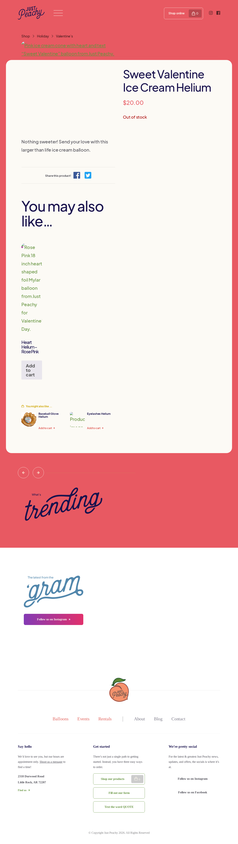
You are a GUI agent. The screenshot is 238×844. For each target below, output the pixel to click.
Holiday (43, 36)
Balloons (60, 718)
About (139, 718)
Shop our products (112, 778)
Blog (158, 718)
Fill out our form (119, 792)
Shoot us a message (51, 761)
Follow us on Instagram (52, 619)
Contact (178, 718)
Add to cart (30, 370)
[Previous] (23, 472)
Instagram (193, 778)
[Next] (38, 472)
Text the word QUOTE (119, 806)
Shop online (176, 13)
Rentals (105, 718)
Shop (25, 36)
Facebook (193, 792)
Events (83, 718)
